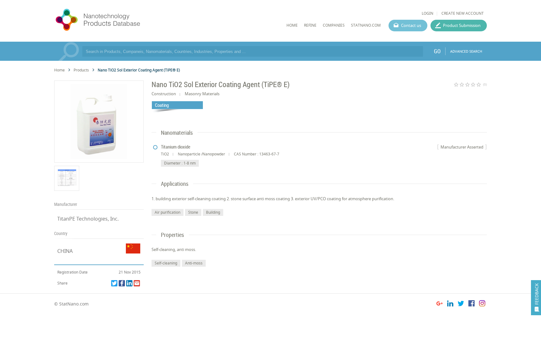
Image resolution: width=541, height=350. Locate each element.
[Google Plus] (439, 304)
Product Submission (462, 25)
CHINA (65, 251)
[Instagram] (482, 304)
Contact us (411, 25)
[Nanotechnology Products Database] (116, 20)
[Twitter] (114, 283)
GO (437, 51)
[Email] (137, 283)
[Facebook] (122, 283)
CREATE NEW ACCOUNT (462, 13)
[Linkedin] (129, 283)
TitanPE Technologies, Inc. (88, 218)
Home (59, 70)
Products (81, 70)
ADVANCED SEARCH (466, 51)
